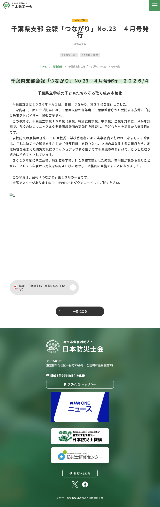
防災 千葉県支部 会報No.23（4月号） (42, 287)
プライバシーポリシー (81, 384)
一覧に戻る (80, 311)
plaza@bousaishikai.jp (67, 375)
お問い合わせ (82, 473)
